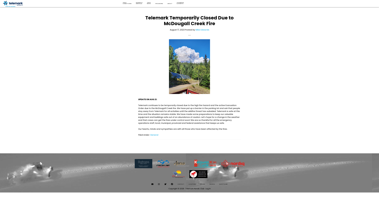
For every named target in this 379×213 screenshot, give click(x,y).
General (154, 135)
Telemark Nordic (13, 4)
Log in (208, 188)
